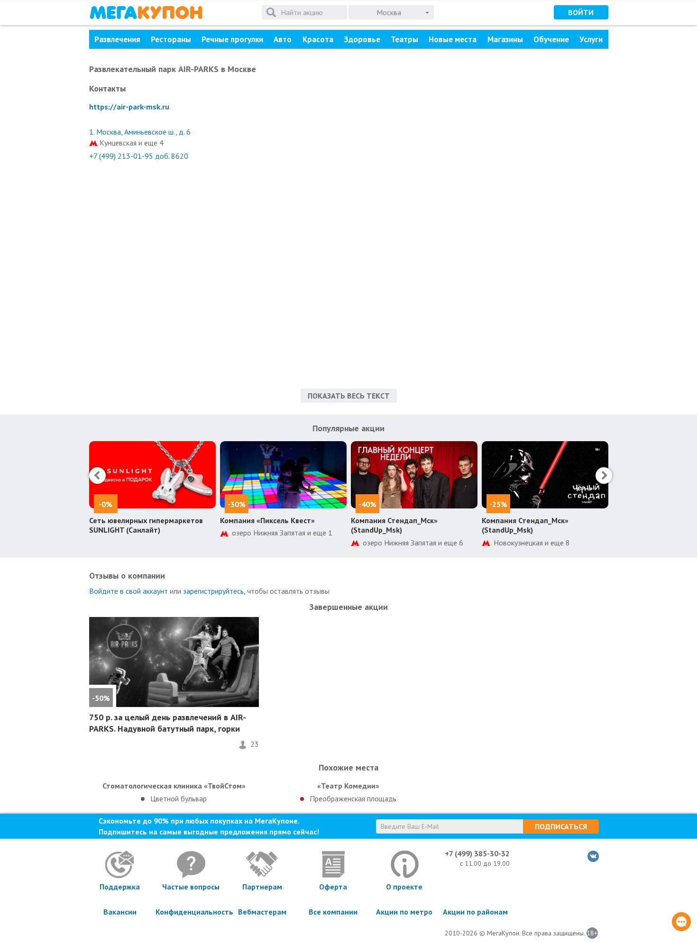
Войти (581, 12)
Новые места (453, 39)
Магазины (505, 39)
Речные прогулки (232, 39)
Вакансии (120, 911)
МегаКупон (146, 12)
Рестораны (171, 39)
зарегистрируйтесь (213, 591)
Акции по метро (404, 911)
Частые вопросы (191, 886)
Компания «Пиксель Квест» (267, 520)
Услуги (591, 39)
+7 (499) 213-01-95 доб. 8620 (138, 156)
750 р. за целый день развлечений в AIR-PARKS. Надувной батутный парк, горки (167, 723)
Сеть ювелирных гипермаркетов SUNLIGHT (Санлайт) (146, 525)
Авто (283, 39)
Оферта (333, 886)
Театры (404, 39)
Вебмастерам (262, 911)
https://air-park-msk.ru (129, 106)
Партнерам (262, 886)
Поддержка (120, 886)
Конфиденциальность (191, 911)
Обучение (551, 39)
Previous (97, 475)
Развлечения (117, 39)
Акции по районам (475, 911)
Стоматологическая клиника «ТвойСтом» (174, 785)
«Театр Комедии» (348, 785)
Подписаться (561, 826)
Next (604, 475)
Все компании (333, 911)
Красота (318, 39)
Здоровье (362, 39)
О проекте (404, 886)
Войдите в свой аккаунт (128, 591)
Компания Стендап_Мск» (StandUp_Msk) (394, 525)
